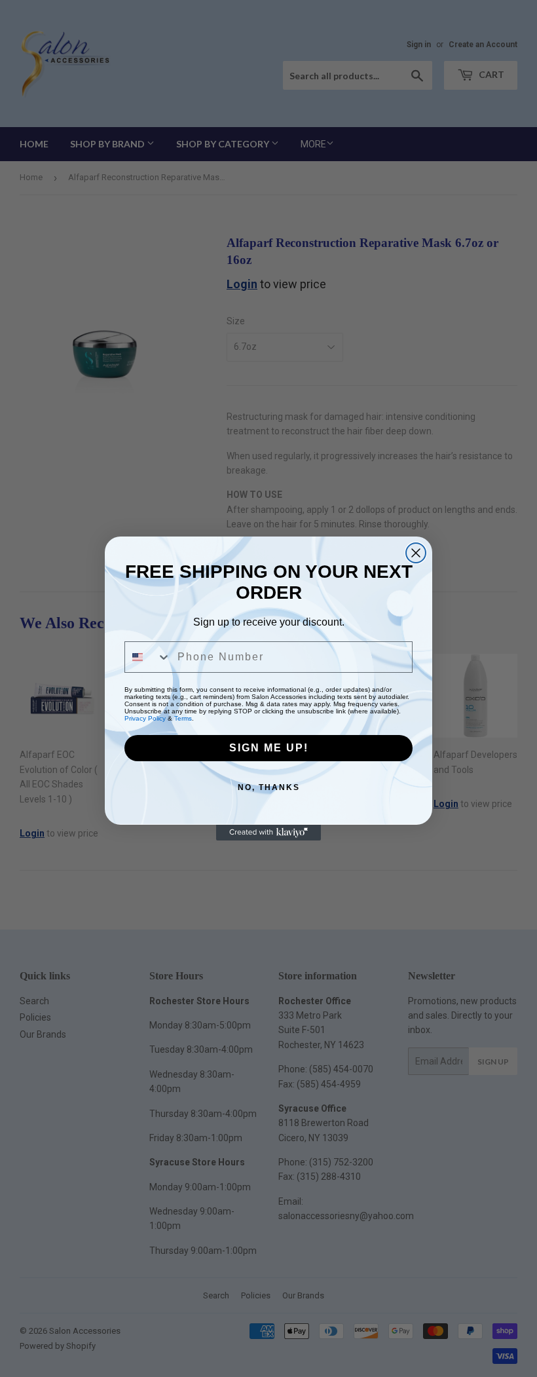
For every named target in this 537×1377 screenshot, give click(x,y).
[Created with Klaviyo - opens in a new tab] (268, 832)
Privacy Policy (145, 718)
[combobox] (148, 657)
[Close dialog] (416, 553)
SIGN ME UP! (268, 747)
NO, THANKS (269, 787)
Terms (183, 718)
